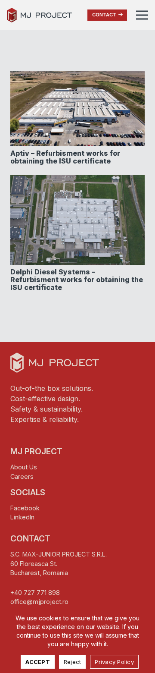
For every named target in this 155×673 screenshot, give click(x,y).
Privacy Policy (114, 661)
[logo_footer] (54, 362)
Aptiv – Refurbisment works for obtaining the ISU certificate (65, 157)
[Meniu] (142, 15)
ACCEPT (37, 661)
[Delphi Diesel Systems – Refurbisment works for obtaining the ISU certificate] (77, 180)
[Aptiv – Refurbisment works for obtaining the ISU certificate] (77, 76)
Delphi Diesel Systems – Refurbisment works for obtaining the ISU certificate (76, 279)
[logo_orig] (39, 15)
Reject (72, 661)
